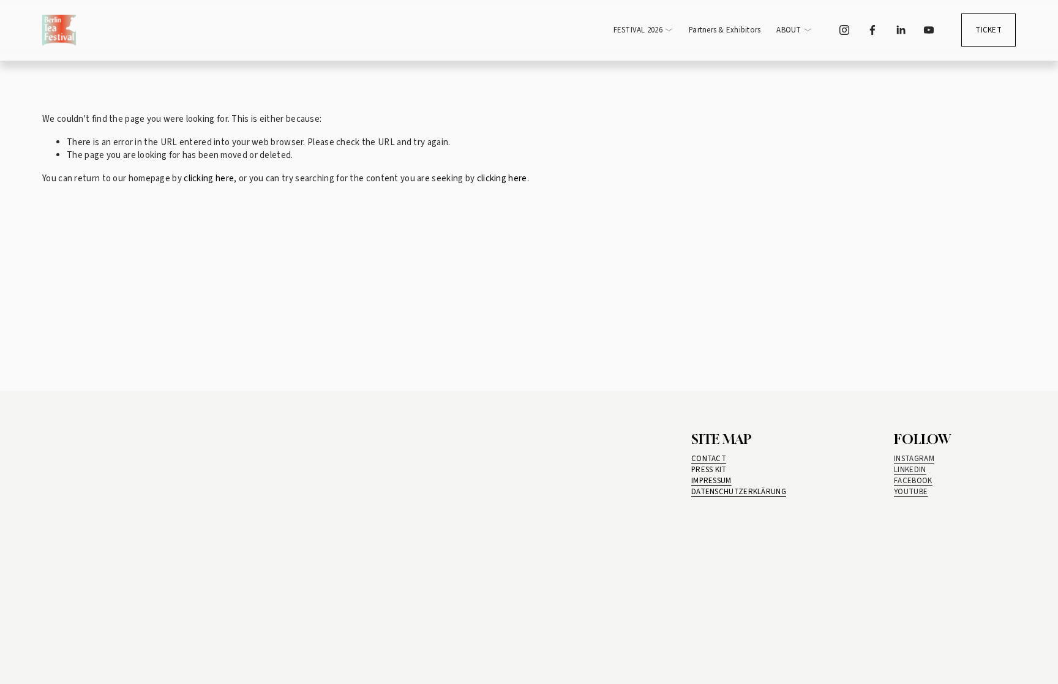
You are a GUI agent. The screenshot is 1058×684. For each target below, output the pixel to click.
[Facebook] (872, 30)
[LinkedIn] (901, 30)
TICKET (988, 30)
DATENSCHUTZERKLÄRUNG (738, 491)
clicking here (209, 178)
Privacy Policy (493, 602)
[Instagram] (844, 30)
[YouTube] (929, 30)
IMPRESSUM (711, 480)
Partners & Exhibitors (724, 30)
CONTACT (708, 458)
